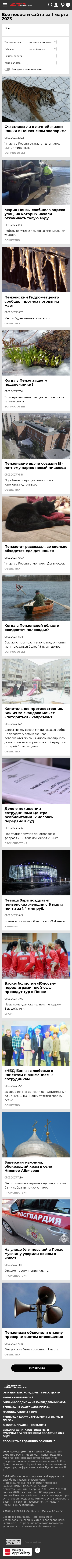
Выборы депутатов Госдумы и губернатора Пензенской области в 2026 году (33, 1433)
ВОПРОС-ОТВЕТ (15, 153)
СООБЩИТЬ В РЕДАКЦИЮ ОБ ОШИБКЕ (29, 1441)
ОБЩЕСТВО (12, 240)
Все (7, 28)
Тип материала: (13, 42)
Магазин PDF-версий (18, 1397)
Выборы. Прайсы (15, 1425)
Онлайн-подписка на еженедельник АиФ (34, 1402)
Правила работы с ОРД (20, 1412)
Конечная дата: (13, 63)
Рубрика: (10, 49)
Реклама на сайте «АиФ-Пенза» (26, 1407)
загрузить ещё (37, 1368)
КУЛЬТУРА (11, 926)
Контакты (38, 1425)
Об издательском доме (20, 1392)
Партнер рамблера (33, 1542)
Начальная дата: (13, 56)
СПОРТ (9, 1014)
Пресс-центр (50, 1392)
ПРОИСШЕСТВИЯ (16, 843)
